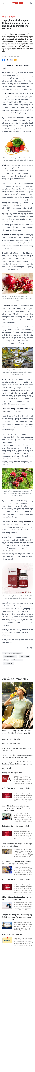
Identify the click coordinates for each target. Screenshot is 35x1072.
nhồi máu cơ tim (24, 211)
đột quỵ (5, 214)
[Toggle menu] (4, 3)
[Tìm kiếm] (31, 3)
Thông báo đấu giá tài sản (11, 739)
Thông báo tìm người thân (12, 773)
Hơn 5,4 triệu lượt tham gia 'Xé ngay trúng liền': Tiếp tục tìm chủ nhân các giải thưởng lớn (16, 808)
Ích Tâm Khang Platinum (21, 522)
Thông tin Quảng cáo (9, 17)
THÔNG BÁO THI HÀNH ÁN (12, 935)
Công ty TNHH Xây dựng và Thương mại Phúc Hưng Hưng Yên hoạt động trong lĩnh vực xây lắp (17, 917)
